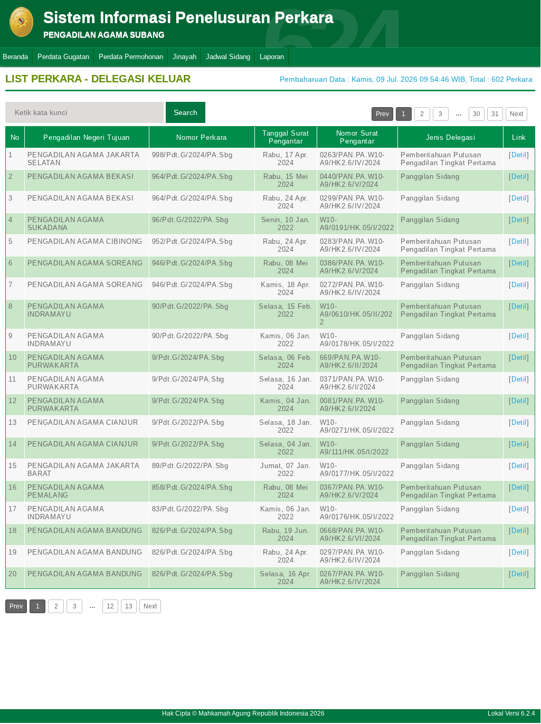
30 (476, 114)
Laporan (272, 57)
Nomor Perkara (201, 137)
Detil (519, 155)
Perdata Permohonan (131, 57)
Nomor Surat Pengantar (357, 137)
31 (495, 114)
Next (516, 114)
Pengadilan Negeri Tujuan (86, 137)
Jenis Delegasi (451, 137)
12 (110, 606)
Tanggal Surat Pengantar (285, 137)
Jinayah (184, 57)
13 (128, 606)
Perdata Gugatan (63, 57)
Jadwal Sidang (228, 57)
